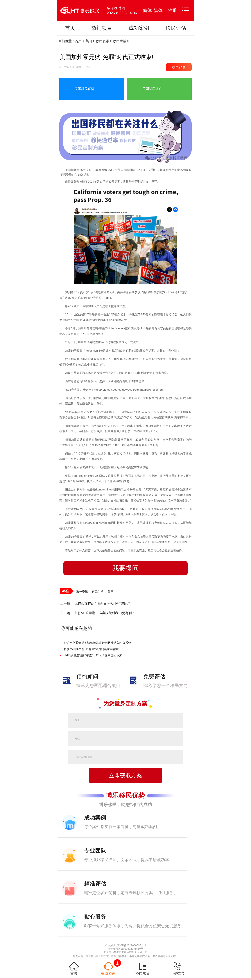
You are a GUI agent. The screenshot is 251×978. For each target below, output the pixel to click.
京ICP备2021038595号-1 (131, 945)
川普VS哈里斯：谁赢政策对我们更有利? (104, 613)
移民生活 (119, 41)
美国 (88, 41)
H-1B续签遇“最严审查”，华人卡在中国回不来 (93, 655)
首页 (78, 41)
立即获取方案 (125, 775)
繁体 (158, 10)
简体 (147, 10)
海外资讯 (82, 591)
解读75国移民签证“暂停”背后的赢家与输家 (91, 649)
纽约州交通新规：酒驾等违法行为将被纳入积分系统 (97, 642)
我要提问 (125, 568)
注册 (172, 10)
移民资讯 (102, 41)
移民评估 (178, 67)
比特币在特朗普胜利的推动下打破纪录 (102, 603)
